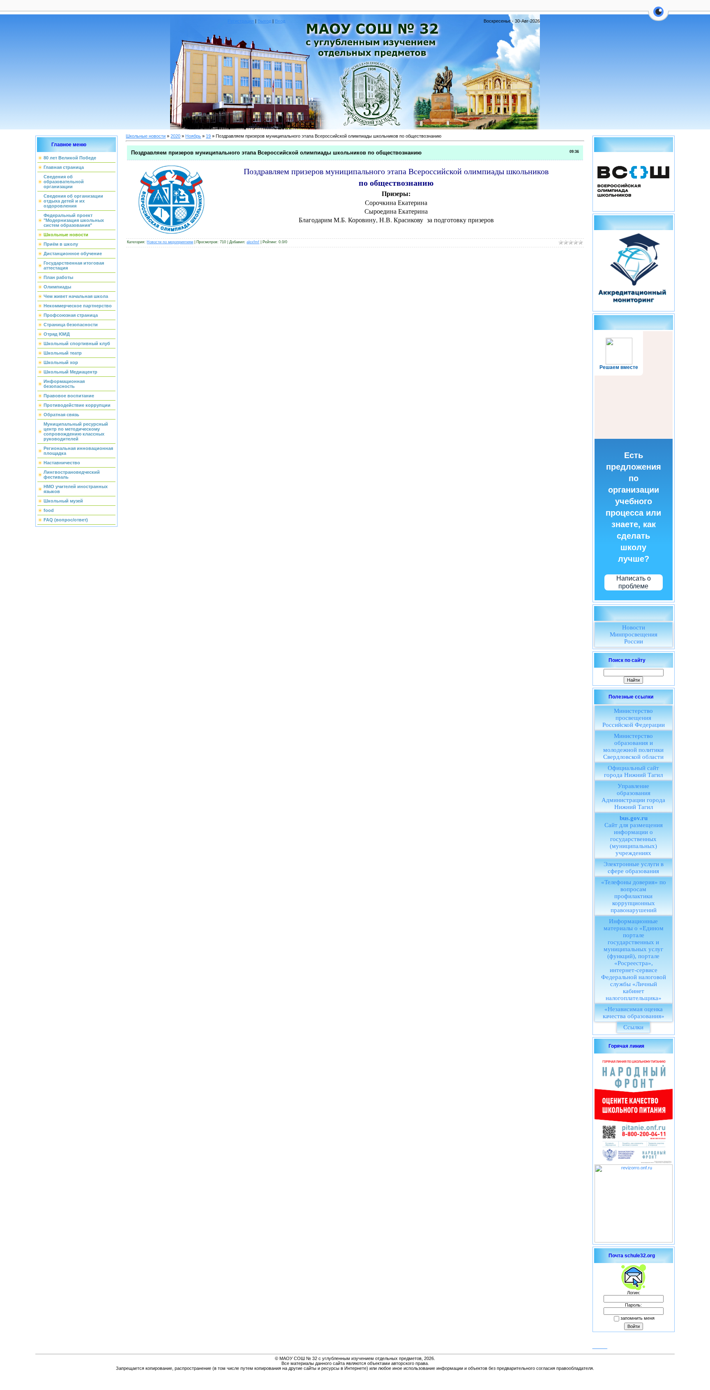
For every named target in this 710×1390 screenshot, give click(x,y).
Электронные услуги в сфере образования (634, 867)
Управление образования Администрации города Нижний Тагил (633, 796)
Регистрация (241, 20)
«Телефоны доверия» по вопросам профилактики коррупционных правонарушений (633, 896)
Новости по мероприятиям (170, 242)
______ (599, 1346)
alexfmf (253, 242)
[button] (658, 16)
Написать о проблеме (633, 582)
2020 (175, 136)
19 (208, 136)
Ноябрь (193, 136)
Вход (280, 20)
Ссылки (633, 1027)
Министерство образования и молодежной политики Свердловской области (633, 746)
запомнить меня (637, 1318)
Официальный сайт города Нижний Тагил (633, 771)
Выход (264, 20)
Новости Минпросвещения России (633, 634)
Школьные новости (146, 136)
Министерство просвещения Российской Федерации (633, 718)
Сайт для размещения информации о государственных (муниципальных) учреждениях (633, 835)
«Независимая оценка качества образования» (633, 1012)
